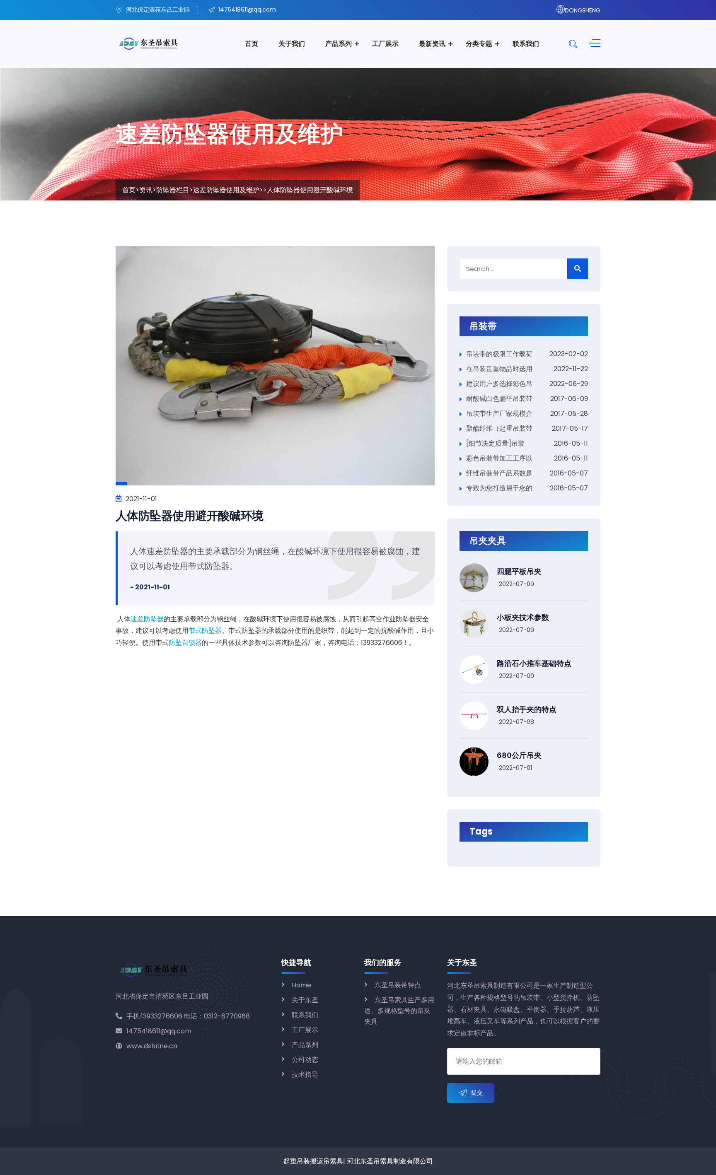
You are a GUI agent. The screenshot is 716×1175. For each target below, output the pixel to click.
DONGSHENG (582, 10)
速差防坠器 (147, 619)
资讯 (145, 190)
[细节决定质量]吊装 (495, 443)
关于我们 (291, 43)
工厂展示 (385, 43)
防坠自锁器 (185, 642)
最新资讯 (432, 43)
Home (301, 985)
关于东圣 (305, 1000)
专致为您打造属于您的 (499, 488)
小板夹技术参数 (523, 617)
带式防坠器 (205, 630)
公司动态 (305, 1059)
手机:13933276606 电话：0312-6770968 (188, 1016)
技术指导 (305, 1074)
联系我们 (526, 43)
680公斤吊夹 (519, 755)
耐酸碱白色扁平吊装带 (499, 398)
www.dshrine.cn (151, 1046)
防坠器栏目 (172, 190)
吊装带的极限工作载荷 (499, 354)
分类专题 (479, 43)
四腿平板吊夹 (519, 571)
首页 (251, 43)
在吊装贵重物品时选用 (499, 369)
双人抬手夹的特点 (526, 709)
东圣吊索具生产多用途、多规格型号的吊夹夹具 (399, 1010)
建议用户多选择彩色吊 (499, 383)
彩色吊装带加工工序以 (499, 458)
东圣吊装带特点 (398, 985)
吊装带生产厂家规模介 (499, 413)
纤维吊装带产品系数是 (499, 473)
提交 (477, 1092)
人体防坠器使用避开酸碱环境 (190, 516)
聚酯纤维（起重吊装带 (499, 428)
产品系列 (338, 43)
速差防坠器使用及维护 (226, 190)
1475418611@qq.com (158, 1031)
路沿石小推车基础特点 (534, 663)
